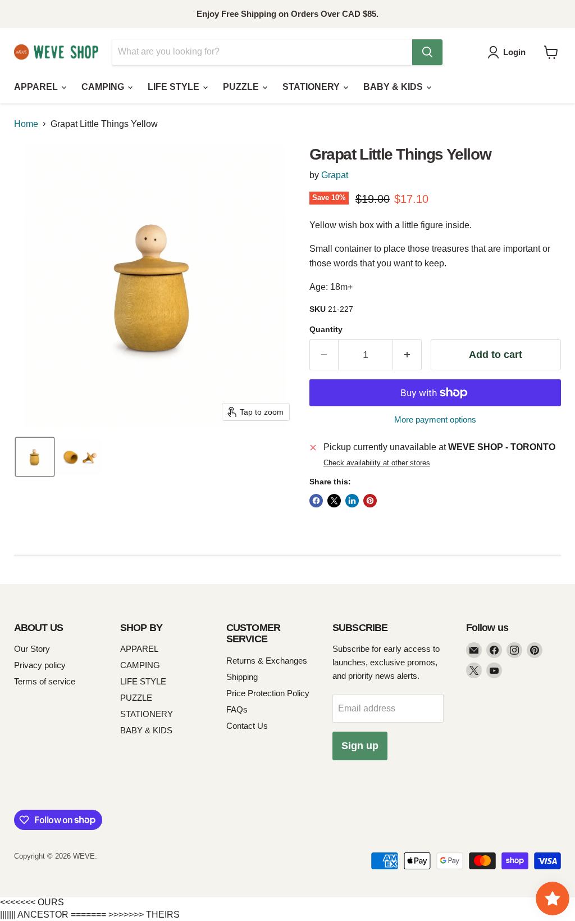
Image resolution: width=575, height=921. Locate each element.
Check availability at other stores (376, 463)
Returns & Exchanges (266, 660)
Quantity (326, 329)
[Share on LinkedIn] (352, 500)
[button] (508, 52)
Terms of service (44, 681)
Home (26, 124)
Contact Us (247, 726)
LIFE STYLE (175, 87)
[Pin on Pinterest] (370, 500)
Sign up (359, 745)
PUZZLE (242, 87)
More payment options (435, 419)
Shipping (242, 677)
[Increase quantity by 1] (407, 354)
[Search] (427, 52)
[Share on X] (334, 500)
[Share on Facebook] (316, 500)
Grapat (334, 175)
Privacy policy (40, 665)
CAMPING (103, 87)
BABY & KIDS (394, 87)
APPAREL (37, 87)
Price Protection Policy (267, 693)
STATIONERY (312, 87)
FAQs (237, 709)
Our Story (32, 649)
